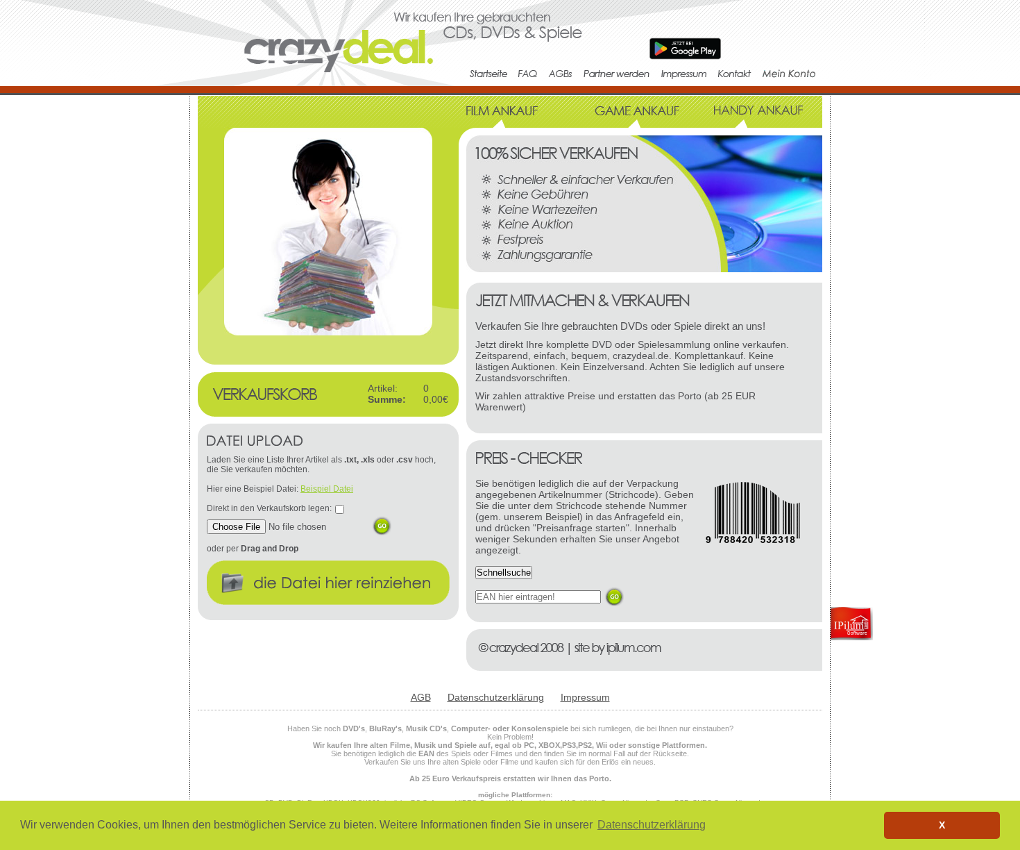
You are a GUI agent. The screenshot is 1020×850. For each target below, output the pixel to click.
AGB (421, 697)
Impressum (585, 697)
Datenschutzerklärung (496, 697)
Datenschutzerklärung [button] (651, 825)
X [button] (942, 825)
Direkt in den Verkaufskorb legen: (269, 508)
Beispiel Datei (326, 489)
